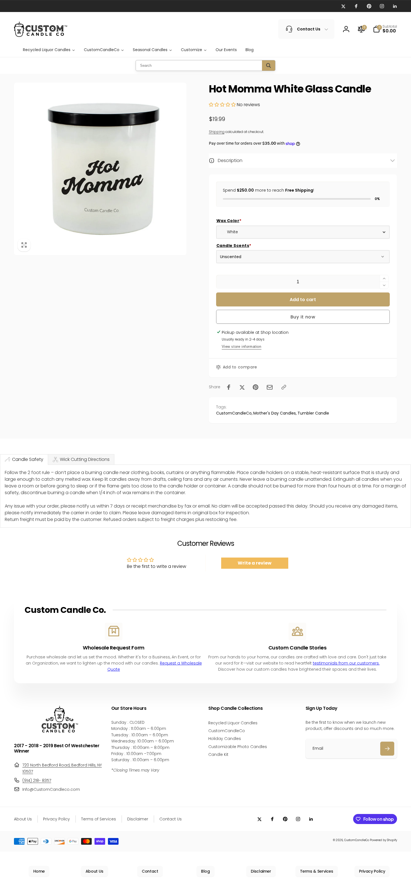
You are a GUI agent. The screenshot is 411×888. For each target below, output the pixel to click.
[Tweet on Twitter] (242, 387)
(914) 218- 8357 (36, 780)
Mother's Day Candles (274, 413)
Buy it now (302, 317)
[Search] (268, 65)
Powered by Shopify (383, 840)
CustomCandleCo (234, 413)
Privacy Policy (372, 871)
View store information (241, 346)
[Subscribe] (387, 749)
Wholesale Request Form (114, 647)
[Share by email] (269, 387)
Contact (150, 871)
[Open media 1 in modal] (100, 169)
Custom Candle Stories (297, 647)
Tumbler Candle (313, 413)
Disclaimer (261, 871)
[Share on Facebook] (229, 387)
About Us (94, 871)
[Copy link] (284, 387)
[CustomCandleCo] (60, 731)
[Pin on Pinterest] (255, 387)
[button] (385, 29)
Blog (205, 871)
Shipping (217, 131)
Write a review (254, 563)
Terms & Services (316, 871)
